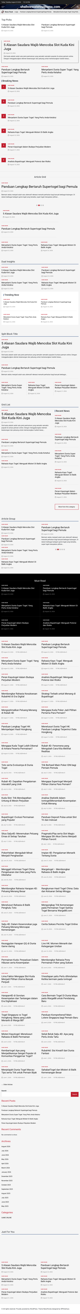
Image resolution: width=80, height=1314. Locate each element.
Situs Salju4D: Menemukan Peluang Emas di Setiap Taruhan (19, 835)
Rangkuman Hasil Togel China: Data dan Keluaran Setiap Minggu (60, 890)
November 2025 (6, 1181)
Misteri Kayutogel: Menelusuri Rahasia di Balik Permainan (16, 1035)
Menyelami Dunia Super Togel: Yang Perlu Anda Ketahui (60, 71)
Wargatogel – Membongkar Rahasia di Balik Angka (55, 870)
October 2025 (6, 1185)
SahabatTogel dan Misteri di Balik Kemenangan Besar (58, 1071)
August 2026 (5, 1146)
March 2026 (5, 1168)
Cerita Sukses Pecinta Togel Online (59, 924)
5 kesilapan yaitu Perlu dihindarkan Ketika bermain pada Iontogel (59, 978)
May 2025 (4, 1206)
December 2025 (6, 1176)
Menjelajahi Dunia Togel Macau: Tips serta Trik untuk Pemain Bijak (19, 1071)
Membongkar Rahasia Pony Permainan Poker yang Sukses (57, 961)
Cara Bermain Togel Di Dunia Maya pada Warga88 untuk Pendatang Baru (59, 998)
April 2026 (4, 1163)
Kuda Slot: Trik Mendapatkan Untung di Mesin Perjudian (16, 799)
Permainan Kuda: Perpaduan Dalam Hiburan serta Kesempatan (19, 961)
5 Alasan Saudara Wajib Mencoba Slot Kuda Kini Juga (31, 88)
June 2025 (5, 1202)
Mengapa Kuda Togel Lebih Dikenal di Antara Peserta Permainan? (19, 747)
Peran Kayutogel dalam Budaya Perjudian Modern (29, 147)
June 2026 (5, 1155)
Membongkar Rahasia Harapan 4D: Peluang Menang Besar (19, 890)
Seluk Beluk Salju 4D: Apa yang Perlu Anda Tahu (57, 1035)
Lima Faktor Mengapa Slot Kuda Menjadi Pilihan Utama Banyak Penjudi (18, 979)
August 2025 (5, 1193)
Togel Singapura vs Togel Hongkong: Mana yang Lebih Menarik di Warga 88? (16, 1017)
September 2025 (7, 1189)
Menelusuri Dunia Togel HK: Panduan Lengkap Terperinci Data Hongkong (58, 729)
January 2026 (6, 1172)
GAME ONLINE (7, 41)
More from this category (66, 507)
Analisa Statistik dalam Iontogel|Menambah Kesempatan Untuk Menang (58, 801)
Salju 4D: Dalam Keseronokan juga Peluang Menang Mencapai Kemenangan (19, 927)
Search (3, 1091)
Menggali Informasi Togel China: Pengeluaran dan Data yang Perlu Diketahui (18, 872)
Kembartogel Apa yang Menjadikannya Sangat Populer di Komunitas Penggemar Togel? (18, 1053)
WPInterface (65, 1309)
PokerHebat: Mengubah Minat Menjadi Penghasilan (16, 854)
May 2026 (4, 1159)
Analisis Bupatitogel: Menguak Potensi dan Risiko (29, 161)
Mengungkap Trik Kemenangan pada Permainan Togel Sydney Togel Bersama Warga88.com (57, 908)
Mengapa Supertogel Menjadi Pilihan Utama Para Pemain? (56, 783)
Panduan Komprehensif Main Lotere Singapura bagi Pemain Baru (59, 1016)
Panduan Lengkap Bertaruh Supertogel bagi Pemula (29, 12)
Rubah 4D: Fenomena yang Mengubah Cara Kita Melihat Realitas (56, 748)
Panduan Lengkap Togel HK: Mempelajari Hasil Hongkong (16, 728)
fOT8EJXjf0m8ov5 (21, 652)
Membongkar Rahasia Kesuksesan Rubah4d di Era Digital (19, 695)
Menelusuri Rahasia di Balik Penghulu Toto (15, 906)
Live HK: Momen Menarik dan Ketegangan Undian (56, 945)
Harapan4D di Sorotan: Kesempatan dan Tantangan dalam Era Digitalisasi (19, 998)
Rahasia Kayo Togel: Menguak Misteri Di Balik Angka (30, 132)
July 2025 (4, 1198)
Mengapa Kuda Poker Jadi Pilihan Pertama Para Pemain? (58, 711)
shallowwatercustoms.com (40, 6)
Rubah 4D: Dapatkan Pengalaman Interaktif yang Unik (18, 783)
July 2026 (4, 1151)
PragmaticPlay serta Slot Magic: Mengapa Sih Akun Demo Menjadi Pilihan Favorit (59, 836)
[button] (78, 27)
